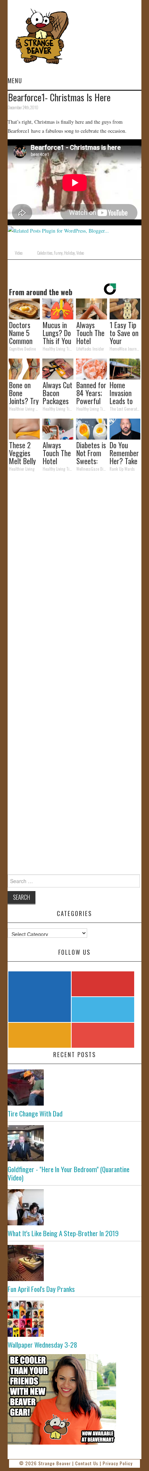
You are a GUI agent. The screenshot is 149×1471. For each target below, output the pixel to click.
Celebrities (44, 253)
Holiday (69, 253)
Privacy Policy (118, 1463)
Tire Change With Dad (35, 1113)
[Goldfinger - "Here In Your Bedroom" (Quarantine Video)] (75, 1143)
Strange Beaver (54, 1463)
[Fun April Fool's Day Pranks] (75, 1263)
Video (18, 253)
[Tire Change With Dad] (75, 1087)
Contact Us (86, 1463)
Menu (15, 80)
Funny (58, 253)
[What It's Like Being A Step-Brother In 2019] (75, 1207)
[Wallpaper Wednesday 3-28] (75, 1319)
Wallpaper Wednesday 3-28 (42, 1344)
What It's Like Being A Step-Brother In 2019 (63, 1233)
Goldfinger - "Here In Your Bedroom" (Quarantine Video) (68, 1173)
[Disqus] (75, 577)
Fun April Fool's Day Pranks (41, 1289)
